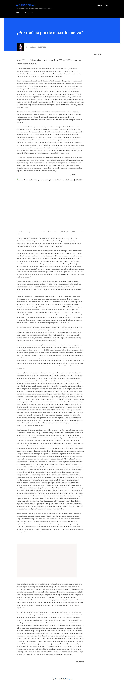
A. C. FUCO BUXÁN (25, 5)
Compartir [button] (97, 54)
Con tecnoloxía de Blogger (63, 679)
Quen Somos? (29, 13)
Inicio (18, 13)
